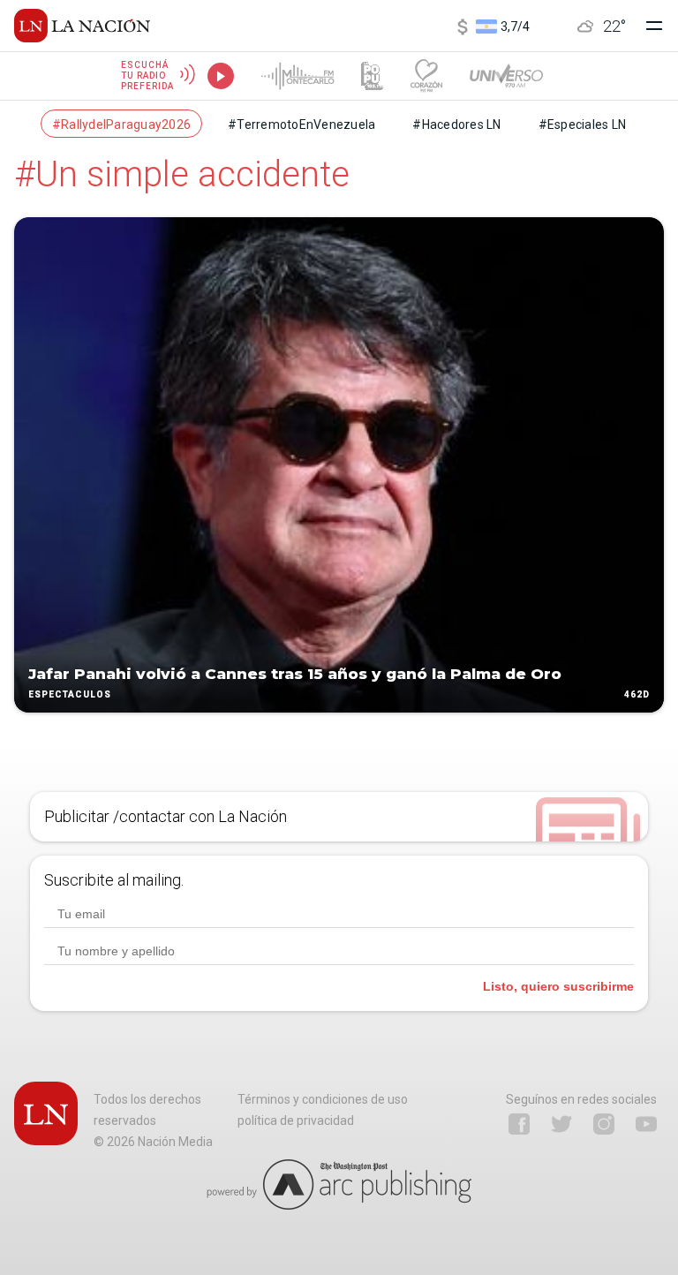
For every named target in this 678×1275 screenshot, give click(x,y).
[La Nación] (82, 25)
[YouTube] (646, 1124)
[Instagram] (604, 1124)
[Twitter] (561, 1124)
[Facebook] (519, 1124)
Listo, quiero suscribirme (558, 986)
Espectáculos (69, 694)
